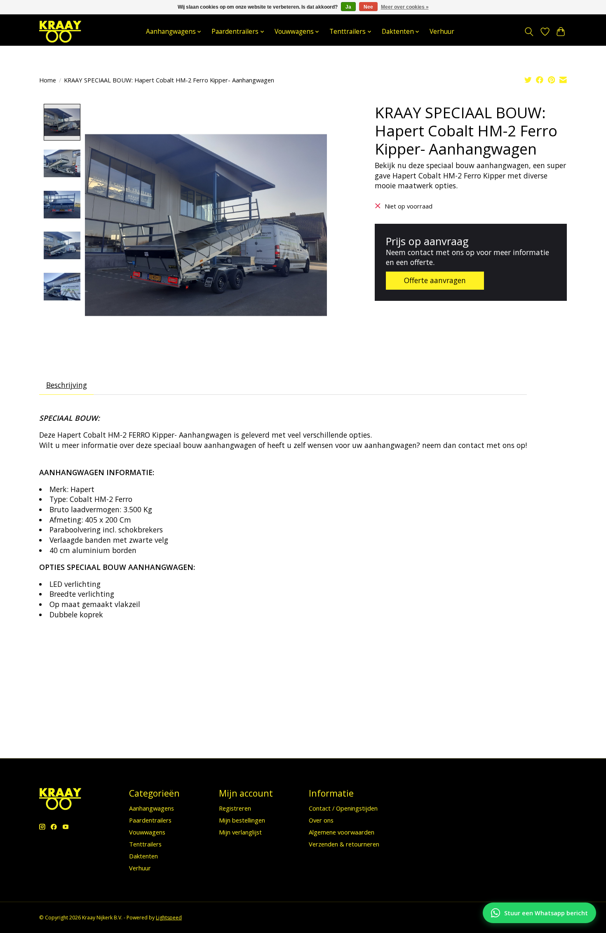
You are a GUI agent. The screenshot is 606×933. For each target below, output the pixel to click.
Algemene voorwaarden (341, 832)
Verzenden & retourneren (344, 844)
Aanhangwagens (151, 808)
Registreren (235, 808)
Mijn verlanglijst (240, 832)
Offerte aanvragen (435, 280)
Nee (368, 7)
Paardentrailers (150, 820)
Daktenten (143, 856)
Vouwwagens (147, 832)
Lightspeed (169, 917)
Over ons (321, 820)
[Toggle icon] (529, 31)
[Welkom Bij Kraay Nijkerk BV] (60, 31)
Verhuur (442, 31)
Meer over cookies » (405, 7)
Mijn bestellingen (242, 820)
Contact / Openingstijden (343, 808)
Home (47, 80)
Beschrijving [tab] (66, 385)
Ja (348, 7)
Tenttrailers (145, 844)
